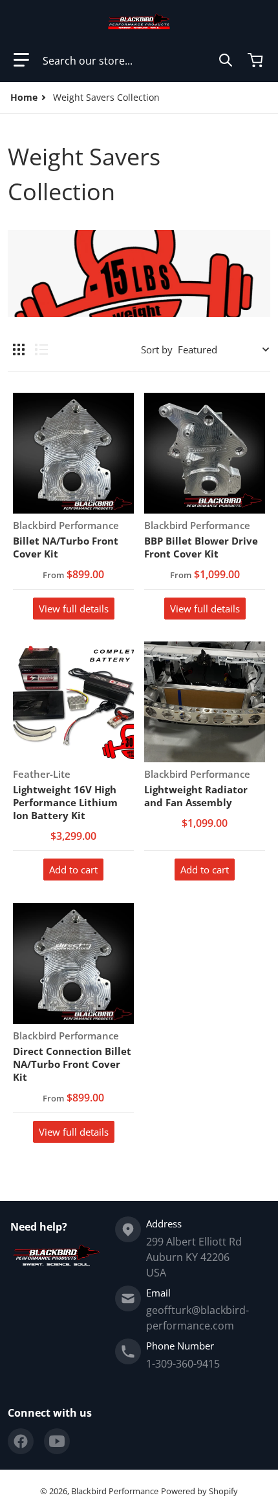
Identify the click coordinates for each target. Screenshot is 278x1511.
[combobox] (138, 60)
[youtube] (57, 1441)
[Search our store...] (225, 60)
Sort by (157, 349)
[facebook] (21, 1441)
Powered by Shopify (199, 1491)
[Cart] (256, 60)
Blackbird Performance (114, 1491)
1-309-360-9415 (183, 1364)
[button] (21, 60)
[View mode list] (41, 349)
